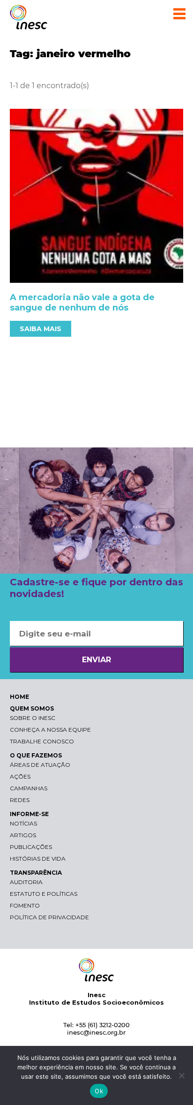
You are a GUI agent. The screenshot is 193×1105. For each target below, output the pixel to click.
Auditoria (26, 882)
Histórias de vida (38, 858)
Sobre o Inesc (32, 717)
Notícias (23, 823)
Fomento (25, 905)
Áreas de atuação (40, 764)
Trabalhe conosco (42, 741)
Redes (20, 799)
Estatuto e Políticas (43, 893)
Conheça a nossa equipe (50, 729)
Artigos (23, 835)
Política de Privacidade (49, 917)
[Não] (181, 1075)
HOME (19, 696)
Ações (20, 776)
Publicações (31, 846)
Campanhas (28, 788)
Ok (99, 1091)
